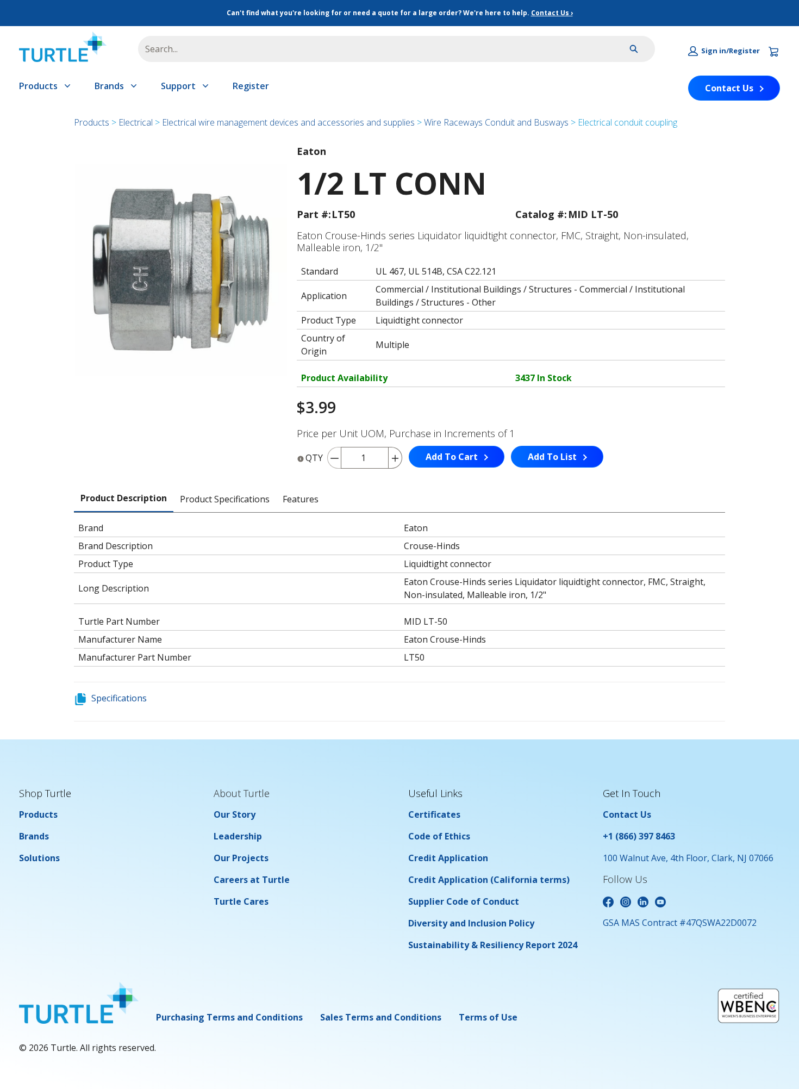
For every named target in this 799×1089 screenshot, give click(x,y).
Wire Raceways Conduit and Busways (496, 122)
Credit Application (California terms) (489, 880)
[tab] (123, 498)
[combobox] (371, 48)
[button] (723, 51)
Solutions (39, 858)
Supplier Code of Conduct (463, 901)
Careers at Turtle (252, 880)
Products (38, 86)
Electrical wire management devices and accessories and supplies (288, 122)
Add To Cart (452, 457)
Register (251, 86)
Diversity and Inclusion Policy (471, 923)
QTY (314, 458)
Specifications (119, 698)
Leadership (238, 836)
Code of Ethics (439, 836)
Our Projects (241, 858)
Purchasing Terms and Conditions (229, 1017)
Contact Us (729, 88)
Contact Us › (552, 12)
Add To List (552, 457)
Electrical (135, 122)
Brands (109, 86)
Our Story (234, 814)
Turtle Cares (241, 901)
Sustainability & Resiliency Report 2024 (492, 945)
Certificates (434, 814)
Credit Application (448, 858)
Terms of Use (488, 1017)
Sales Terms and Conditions (380, 1017)
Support (178, 86)
